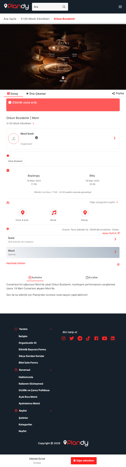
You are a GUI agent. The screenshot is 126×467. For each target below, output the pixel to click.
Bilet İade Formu (28, 362)
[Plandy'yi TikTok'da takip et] (88, 339)
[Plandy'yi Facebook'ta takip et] (96, 339)
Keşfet (22, 431)
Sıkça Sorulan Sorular (31, 356)
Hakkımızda (26, 377)
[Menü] (120, 7)
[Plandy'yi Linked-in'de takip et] (112, 339)
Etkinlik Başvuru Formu (32, 349)
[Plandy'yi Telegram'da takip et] (79, 339)
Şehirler (23, 417)
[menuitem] (13, 93)
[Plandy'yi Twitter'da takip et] (71, 339)
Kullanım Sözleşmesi (31, 383)
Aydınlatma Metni (29, 403)
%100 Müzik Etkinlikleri (35, 18)
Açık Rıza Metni (28, 396)
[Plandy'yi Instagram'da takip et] (63, 339)
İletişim (23, 336)
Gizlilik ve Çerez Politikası (34, 390)
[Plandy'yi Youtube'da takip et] (104, 339)
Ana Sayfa (10, 18)
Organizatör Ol (27, 342)
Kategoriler (25, 424)
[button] (63, 264)
